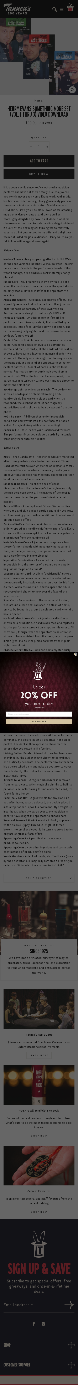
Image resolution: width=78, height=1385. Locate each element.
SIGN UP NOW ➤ (39, 721)
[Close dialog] (75, 654)
